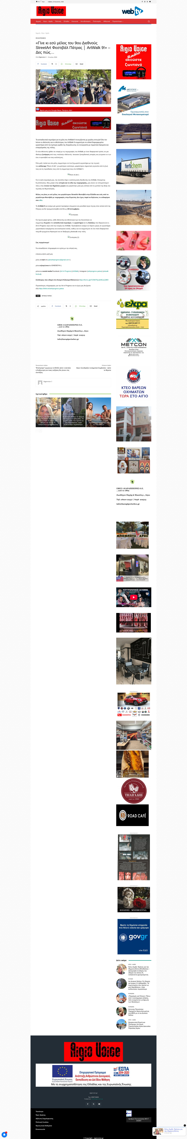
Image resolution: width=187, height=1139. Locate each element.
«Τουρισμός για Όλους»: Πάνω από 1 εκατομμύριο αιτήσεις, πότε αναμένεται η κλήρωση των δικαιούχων (99, 404)
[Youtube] (150, 1)
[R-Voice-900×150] (73, 123)
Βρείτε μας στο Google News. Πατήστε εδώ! (56, 110)
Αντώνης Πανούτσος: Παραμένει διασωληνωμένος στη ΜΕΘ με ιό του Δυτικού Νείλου (138, 1012)
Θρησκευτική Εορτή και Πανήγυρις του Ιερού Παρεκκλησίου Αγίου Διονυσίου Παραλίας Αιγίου (139, 1025)
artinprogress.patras (95, 271)
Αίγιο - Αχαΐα (45, 33)
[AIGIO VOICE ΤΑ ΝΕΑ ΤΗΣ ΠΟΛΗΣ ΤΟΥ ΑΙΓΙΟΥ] (51, 11)
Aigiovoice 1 (42, 57)
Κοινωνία (98, 398)
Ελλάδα (73, 396)
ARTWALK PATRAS (47, 296)
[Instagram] (144, 1)
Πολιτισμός (41, 38)
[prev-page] (37, 413)
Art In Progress (65, 271)
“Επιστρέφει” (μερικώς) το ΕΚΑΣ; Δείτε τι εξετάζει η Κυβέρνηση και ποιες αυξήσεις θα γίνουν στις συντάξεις (53, 353)
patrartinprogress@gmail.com (58, 260)
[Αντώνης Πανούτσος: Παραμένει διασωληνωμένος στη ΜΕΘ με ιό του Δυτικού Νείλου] (121, 1011)
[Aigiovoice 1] (40, 365)
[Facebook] (142, 1)
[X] (147, 1)
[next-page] (40, 413)
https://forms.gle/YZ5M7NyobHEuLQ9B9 (93, 280)
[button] (148, 21)
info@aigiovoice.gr (97, 1099)
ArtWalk (75, 271)
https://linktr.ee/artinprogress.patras (51, 288)
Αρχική (38, 33)
